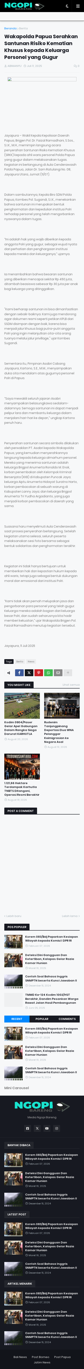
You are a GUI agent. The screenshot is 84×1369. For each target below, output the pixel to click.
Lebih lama (70, 916)
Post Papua (62, 1357)
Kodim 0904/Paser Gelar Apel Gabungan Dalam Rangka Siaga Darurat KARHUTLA (20, 728)
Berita (23, 28)
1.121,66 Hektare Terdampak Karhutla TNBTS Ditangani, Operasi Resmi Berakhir (21, 789)
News (31, 661)
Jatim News (42, 1362)
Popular (42, 1019)
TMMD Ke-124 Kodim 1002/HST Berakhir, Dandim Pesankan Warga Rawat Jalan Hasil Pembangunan (51, 999)
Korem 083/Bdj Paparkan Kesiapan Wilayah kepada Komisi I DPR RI (51, 939)
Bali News (20, 1357)
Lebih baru (13, 916)
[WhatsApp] (48, 672)
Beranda (10, 28)
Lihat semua (71, 685)
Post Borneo (40, 1357)
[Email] (58, 672)
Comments (67, 1019)
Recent (16, 1019)
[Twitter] (29, 672)
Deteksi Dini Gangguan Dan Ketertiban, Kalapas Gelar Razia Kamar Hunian (49, 959)
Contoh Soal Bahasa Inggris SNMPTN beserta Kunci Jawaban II (51, 978)
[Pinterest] (38, 672)
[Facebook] (19, 672)
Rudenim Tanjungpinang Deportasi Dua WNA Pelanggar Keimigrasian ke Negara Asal (59, 732)
